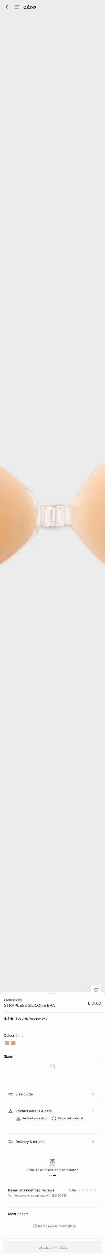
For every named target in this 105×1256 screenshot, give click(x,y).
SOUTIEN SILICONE (13, 999)
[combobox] (52, 1066)
